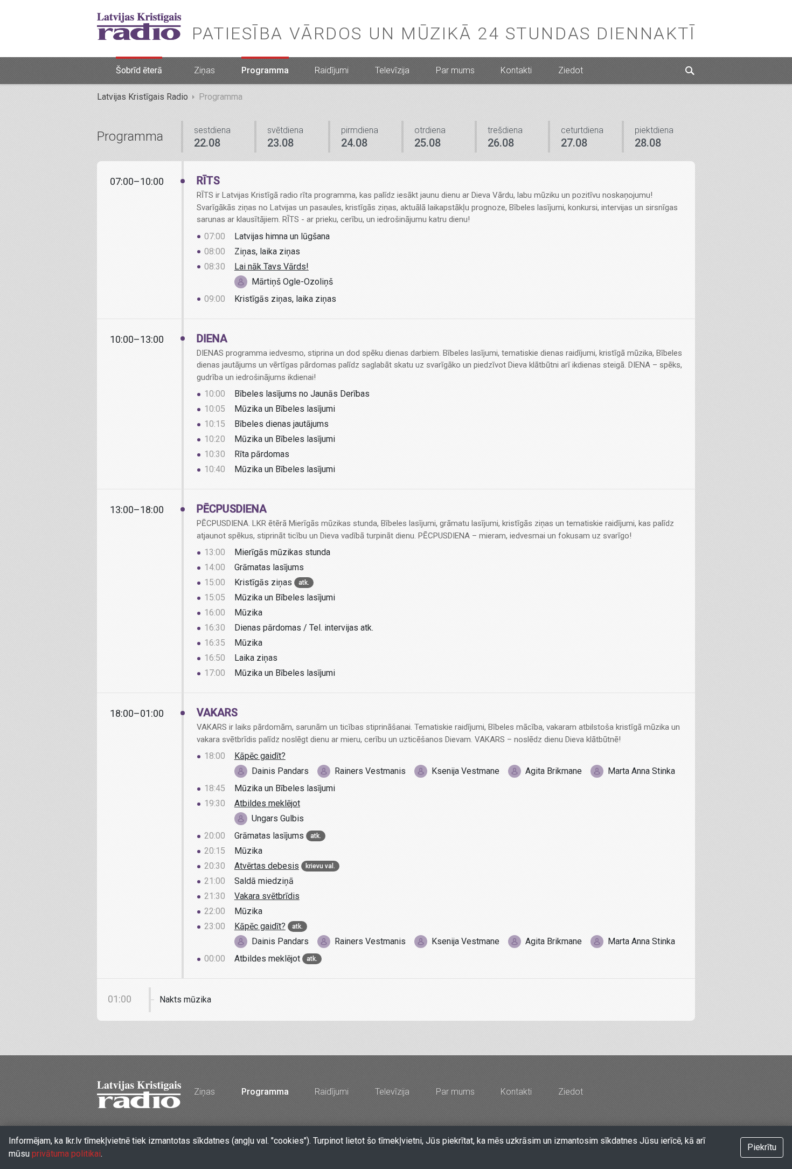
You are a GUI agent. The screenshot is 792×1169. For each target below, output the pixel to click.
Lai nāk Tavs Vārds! (271, 266)
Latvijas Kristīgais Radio (142, 97)
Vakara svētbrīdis (267, 896)
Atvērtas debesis (266, 866)
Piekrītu (761, 1147)
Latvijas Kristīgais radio (139, 26)
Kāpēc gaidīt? (260, 756)
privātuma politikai (66, 1154)
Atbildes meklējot (267, 803)
